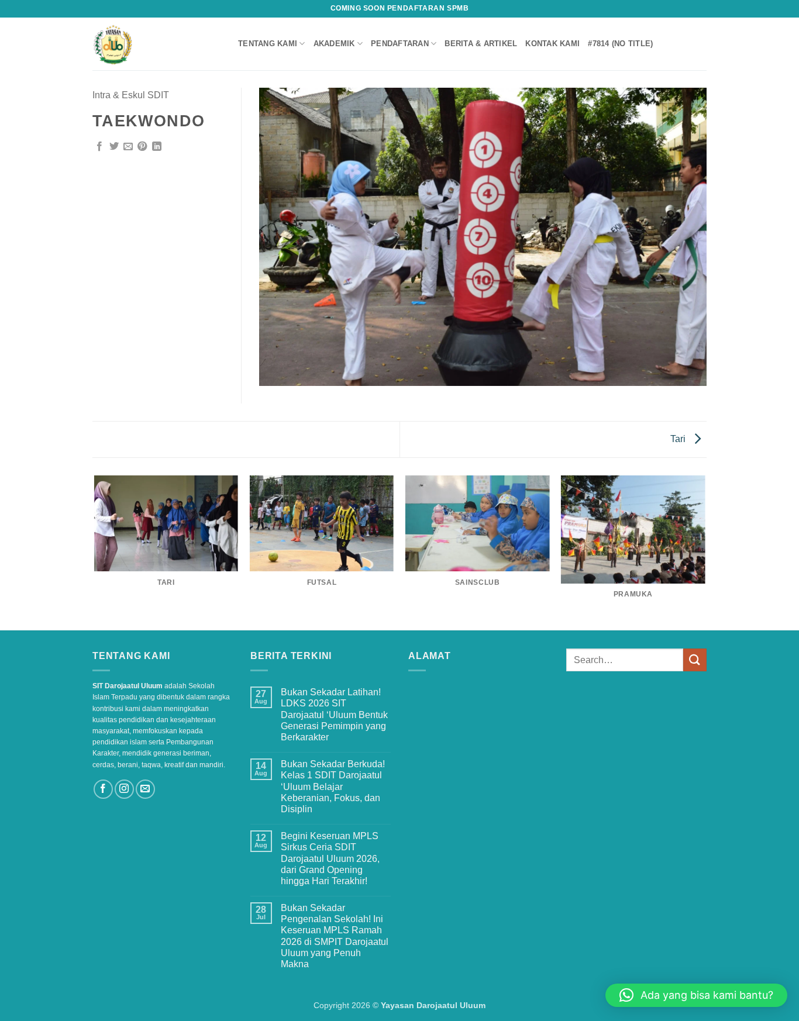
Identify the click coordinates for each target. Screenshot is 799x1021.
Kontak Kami (552, 43)
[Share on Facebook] (99, 147)
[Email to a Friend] (128, 147)
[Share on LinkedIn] (156, 147)
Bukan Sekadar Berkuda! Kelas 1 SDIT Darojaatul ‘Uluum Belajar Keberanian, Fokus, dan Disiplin (333, 786)
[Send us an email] (145, 789)
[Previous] (95, 552)
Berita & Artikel (481, 43)
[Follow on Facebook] (103, 789)
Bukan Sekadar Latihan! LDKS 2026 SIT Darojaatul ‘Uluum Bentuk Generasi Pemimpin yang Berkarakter (334, 714)
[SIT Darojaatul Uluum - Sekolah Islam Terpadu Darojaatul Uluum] (156, 44)
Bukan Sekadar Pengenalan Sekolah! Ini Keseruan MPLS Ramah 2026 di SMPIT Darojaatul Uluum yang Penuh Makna (334, 936)
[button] (696, 995)
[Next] (705, 552)
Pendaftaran (400, 43)
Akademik (334, 43)
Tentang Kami (267, 43)
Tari (679, 439)
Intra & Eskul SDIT (130, 95)
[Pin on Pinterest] (142, 147)
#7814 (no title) (620, 43)
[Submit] (695, 660)
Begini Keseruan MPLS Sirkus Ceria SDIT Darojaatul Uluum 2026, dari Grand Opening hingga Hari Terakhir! (330, 858)
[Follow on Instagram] (124, 789)
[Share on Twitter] (114, 147)
